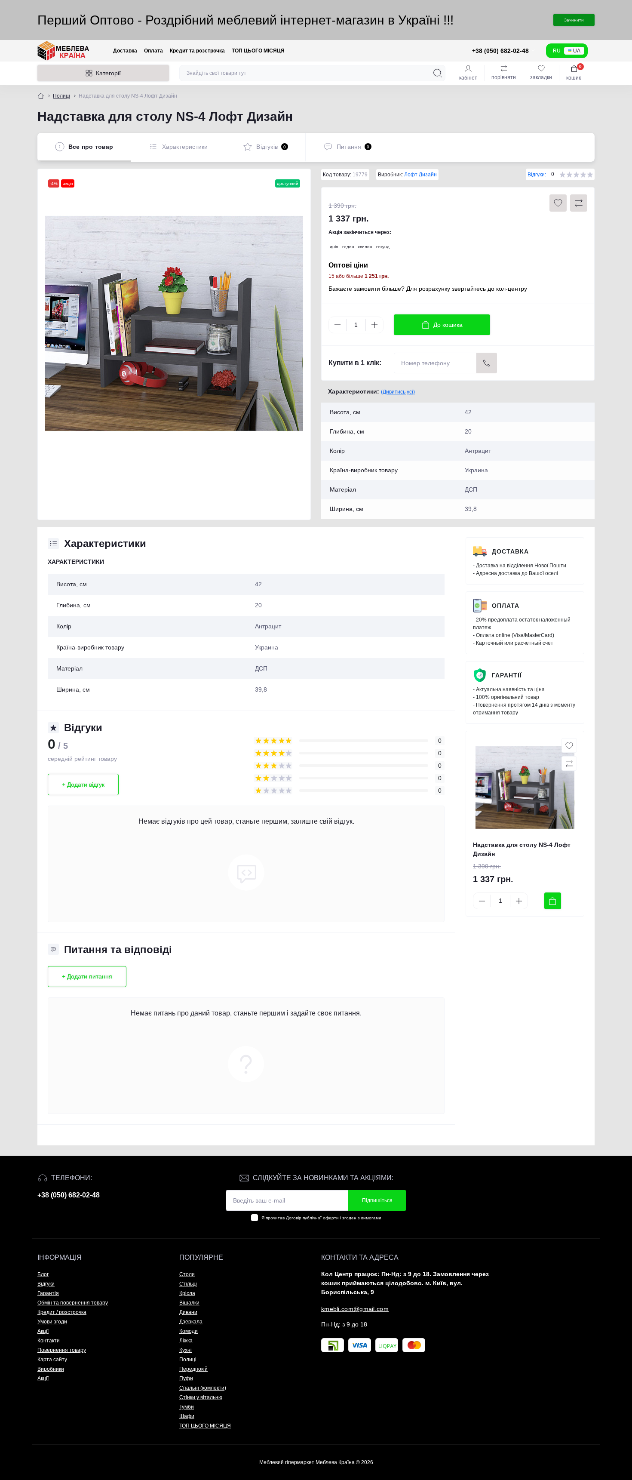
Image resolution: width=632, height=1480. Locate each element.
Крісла (187, 1293)
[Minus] (337, 325)
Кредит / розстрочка (61, 1312)
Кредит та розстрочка (197, 51)
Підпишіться (377, 1200)
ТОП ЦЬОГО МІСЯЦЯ (258, 51)
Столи (187, 1274)
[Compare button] (578, 203)
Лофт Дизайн (420, 175)
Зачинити (574, 20)
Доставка (125, 51)
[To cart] (552, 900)
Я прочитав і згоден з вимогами (321, 1217)
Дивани (188, 1312)
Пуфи (186, 1378)
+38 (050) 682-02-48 (68, 1195)
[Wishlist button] (558, 203)
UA (576, 51)
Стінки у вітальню (200, 1397)
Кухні (185, 1350)
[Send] (486, 363)
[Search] (437, 73)
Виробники (50, 1369)
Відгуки (46, 1284)
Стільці (188, 1284)
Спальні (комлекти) (202, 1388)
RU (557, 51)
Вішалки (189, 1303)
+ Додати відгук (83, 784)
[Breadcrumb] (40, 95)
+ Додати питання (87, 976)
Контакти (48, 1341)
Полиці (61, 96)
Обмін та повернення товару (72, 1303)
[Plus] (374, 325)
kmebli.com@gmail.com (355, 1308)
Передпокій (193, 1369)
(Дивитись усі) (398, 392)
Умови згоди (52, 1322)
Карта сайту (52, 1360)
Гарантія (48, 1293)
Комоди (188, 1331)
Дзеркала (190, 1322)
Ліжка (186, 1341)
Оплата (153, 51)
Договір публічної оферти (312, 1217)
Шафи (186, 1416)
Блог (43, 1274)
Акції (43, 1331)
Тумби (186, 1407)
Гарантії (507, 675)
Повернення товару (61, 1350)
